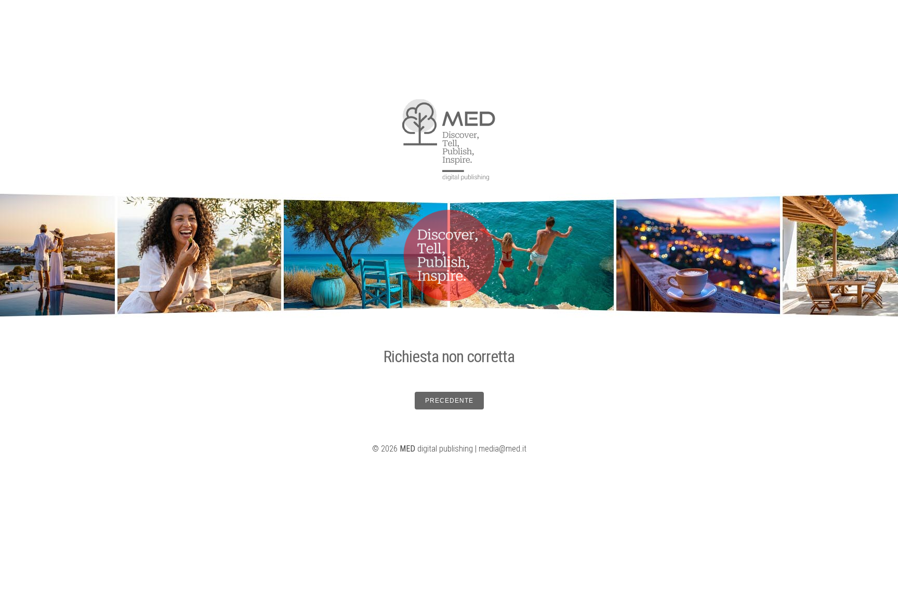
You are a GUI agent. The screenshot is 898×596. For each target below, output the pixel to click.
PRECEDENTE (449, 400)
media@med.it (502, 449)
